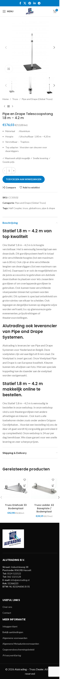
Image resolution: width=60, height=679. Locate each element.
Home (5, 99)
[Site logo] (30, 11)
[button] (5, 47)
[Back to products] (8, 106)
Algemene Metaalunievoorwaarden (20, 643)
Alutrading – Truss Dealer (29, 669)
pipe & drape (48, 208)
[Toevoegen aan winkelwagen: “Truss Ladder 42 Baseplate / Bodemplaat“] (53, 486)
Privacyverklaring (11, 655)
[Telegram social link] (39, 3)
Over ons (7, 606)
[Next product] (12, 106)
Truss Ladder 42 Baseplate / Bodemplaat (44, 508)
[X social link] (24, 3)
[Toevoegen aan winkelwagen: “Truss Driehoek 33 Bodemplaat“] (25, 486)
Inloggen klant (10, 626)
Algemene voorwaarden (14, 638)
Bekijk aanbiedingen (12, 632)
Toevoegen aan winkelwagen (23, 179)
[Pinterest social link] (29, 3)
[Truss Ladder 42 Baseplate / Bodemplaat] (44, 488)
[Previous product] (4, 106)
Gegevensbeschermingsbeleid (18, 649)
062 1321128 (14, 576)
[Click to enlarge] (8, 69)
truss (25, 208)
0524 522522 (14, 573)
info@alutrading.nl (20, 580)
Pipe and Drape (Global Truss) (37, 99)
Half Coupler (15, 208)
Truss (15, 99)
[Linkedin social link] (34, 3)
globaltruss (35, 208)
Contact (6, 612)
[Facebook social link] (20, 3)
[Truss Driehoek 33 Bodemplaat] (15, 488)
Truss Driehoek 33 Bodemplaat (16, 506)
